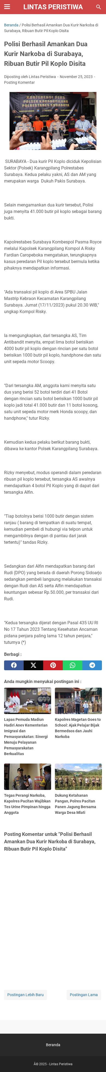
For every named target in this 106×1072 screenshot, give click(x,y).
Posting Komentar (19, 82)
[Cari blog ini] (98, 7)
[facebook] (14, 665)
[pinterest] (53, 665)
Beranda (53, 1045)
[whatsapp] (72, 665)
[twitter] (33, 665)
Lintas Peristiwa (53, 7)
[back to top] (95, 1059)
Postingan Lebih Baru (25, 995)
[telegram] (92, 665)
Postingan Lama (84, 995)
